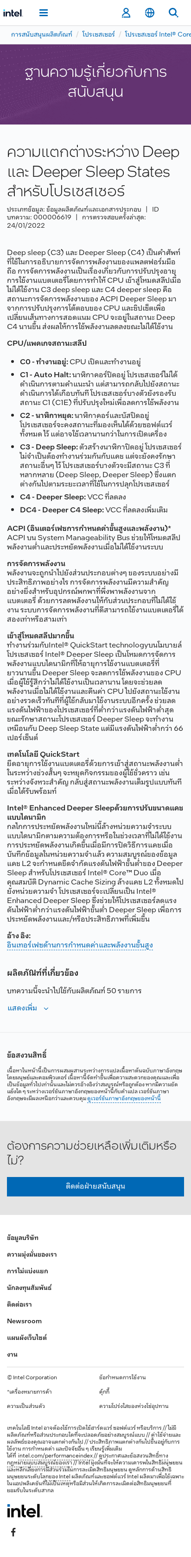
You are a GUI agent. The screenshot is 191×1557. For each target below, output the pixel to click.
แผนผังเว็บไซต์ (27, 1338)
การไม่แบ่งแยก (27, 1271)
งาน (12, 1355)
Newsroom (24, 1321)
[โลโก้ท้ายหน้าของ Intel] (25, 1511)
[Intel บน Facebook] (13, 1532)
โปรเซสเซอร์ (99, 35)
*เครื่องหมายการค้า (29, 1392)
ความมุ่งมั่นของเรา (32, 1255)
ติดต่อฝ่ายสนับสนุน (95, 1186)
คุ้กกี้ (104, 1392)
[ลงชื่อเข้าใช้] (126, 13)
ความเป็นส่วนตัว (26, 1406)
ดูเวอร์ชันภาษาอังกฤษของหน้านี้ (124, 1099)
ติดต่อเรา (19, 1305)
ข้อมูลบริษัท (22, 1238)
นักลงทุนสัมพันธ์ (29, 1288)
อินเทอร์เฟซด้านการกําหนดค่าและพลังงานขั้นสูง (80, 945)
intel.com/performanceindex (55, 1456)
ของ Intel (59, 1477)
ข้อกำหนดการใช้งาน (122, 1378)
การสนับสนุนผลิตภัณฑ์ (41, 35)
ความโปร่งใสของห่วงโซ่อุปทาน (134, 1406)
